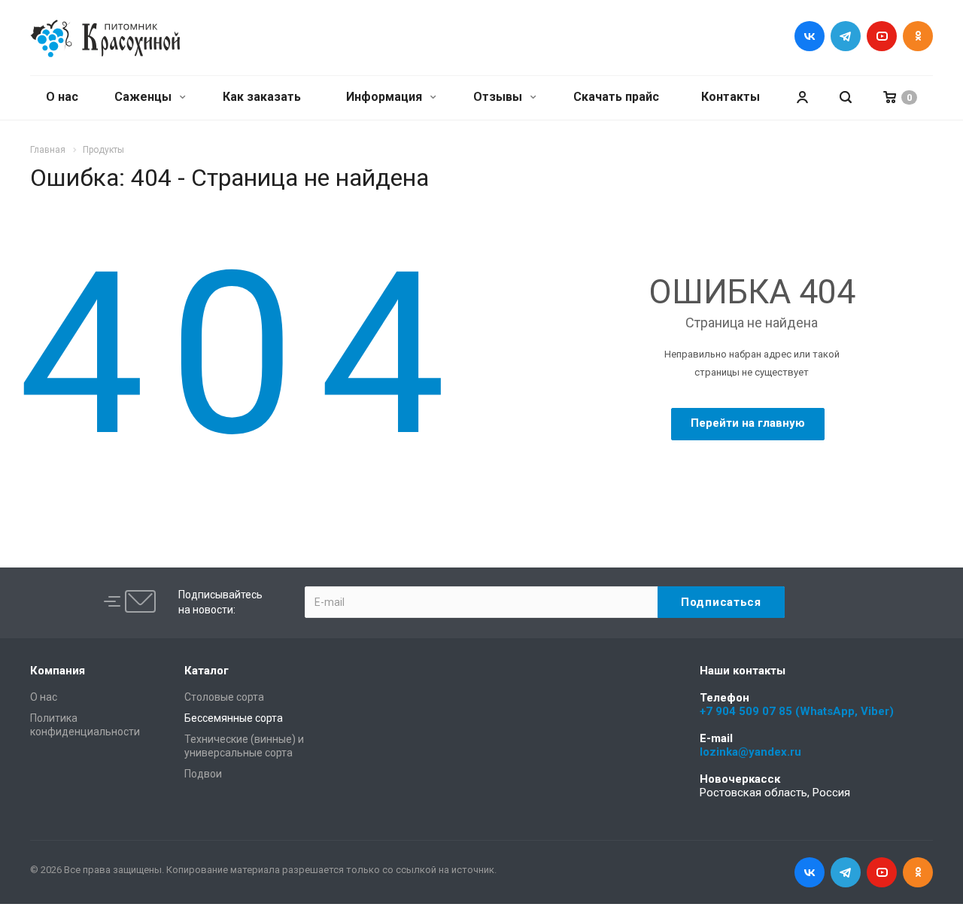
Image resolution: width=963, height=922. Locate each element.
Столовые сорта (224, 697)
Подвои (203, 774)
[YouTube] (882, 36)
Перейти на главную (748, 423)
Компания (57, 670)
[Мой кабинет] (802, 97)
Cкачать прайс (616, 97)
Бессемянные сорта (233, 718)
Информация (385, 97)
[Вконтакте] (809, 36)
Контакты (730, 97)
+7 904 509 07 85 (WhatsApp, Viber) (797, 711)
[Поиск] (845, 97)
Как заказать (262, 97)
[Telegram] (846, 36)
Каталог (206, 670)
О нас (62, 97)
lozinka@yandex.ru (750, 752)
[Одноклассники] (918, 36)
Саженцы (144, 97)
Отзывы (499, 97)
